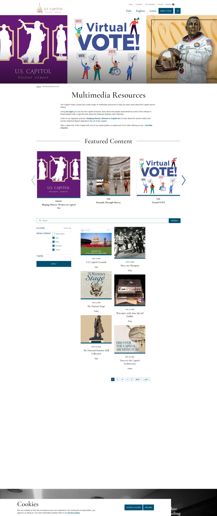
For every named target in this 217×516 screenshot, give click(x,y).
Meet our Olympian (129, 249)
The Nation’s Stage (96, 291)
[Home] (49, 8)
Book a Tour (166, 11)
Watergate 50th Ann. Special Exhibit (129, 298)
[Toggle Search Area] (178, 11)
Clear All (67, 228)
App (57, 238)
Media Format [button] (43, 233)
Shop (131, 4)
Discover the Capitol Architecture (129, 347)
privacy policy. (74, 513)
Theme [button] (39, 256)
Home (38, 86)
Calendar (139, 4)
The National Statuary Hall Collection (96, 337)
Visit (128, 11)
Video (58, 250)
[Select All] (58, 233)
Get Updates (150, 4)
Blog (57, 242)
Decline (148, 507)
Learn (153, 11)
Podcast (59, 246)
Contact (160, 4)
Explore (140, 11)
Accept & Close (134, 507)
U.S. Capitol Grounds (96, 247)
